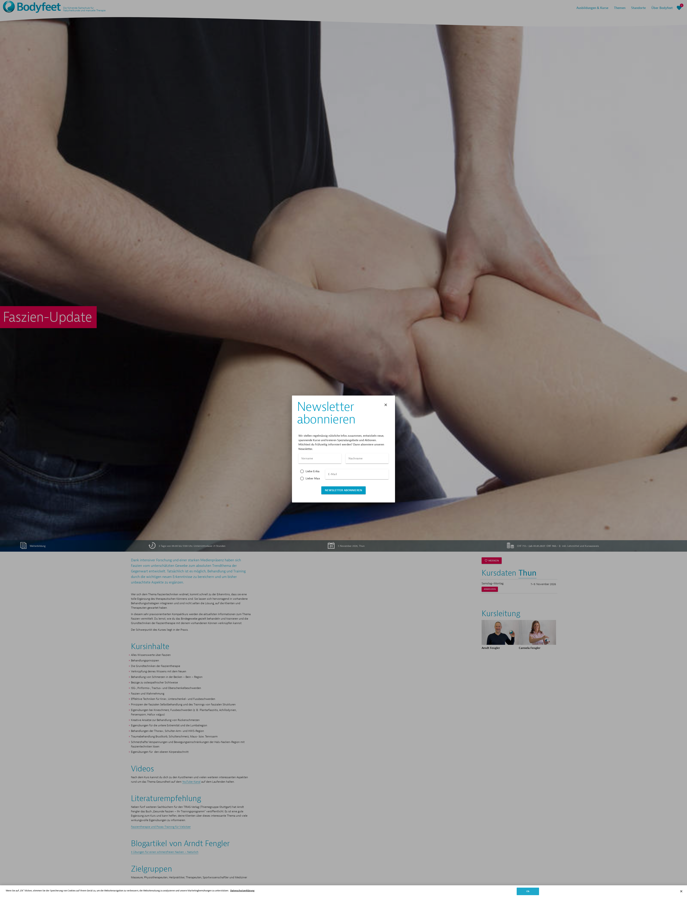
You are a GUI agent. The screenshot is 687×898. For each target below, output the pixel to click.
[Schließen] (681, 891)
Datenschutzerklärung (242, 890)
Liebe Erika (313, 471)
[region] (343, 891)
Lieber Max (313, 478)
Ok (527, 891)
